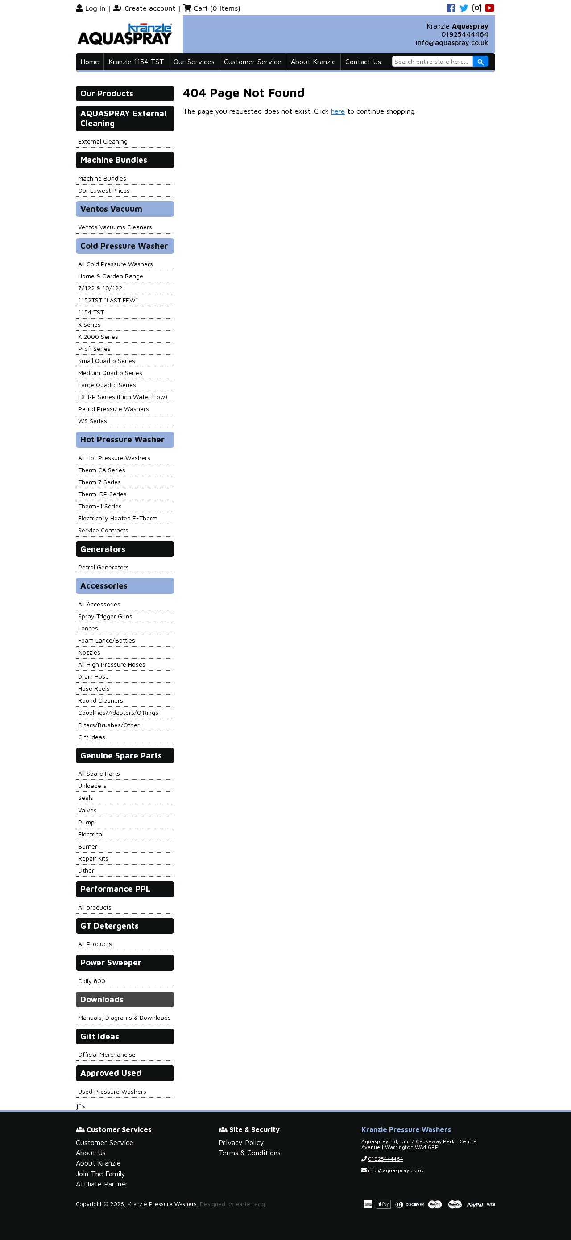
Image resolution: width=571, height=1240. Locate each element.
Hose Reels (94, 688)
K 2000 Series (98, 336)
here (338, 111)
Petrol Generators (103, 567)
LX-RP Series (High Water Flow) (122, 396)
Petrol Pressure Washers (113, 408)
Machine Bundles (102, 178)
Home (89, 62)
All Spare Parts (99, 773)
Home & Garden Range (110, 276)
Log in (95, 8)
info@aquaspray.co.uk (452, 42)
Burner (87, 846)
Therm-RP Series (102, 494)
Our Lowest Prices (104, 190)
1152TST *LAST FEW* (108, 300)
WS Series (92, 420)
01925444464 (464, 34)
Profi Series (94, 348)
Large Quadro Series (107, 384)
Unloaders (92, 785)
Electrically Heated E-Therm (117, 518)
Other (86, 870)
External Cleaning (103, 141)
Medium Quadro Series (110, 372)
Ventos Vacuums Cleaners (115, 227)
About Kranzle (313, 62)
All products (95, 907)
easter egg (250, 1204)
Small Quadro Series (106, 360)
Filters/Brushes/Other (109, 725)
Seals (85, 797)
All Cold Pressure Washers (115, 264)
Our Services (194, 62)
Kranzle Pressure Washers (162, 1204)
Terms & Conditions (250, 1153)
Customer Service (252, 62)
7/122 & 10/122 (100, 288)
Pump (86, 822)
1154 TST (91, 312)
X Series (89, 324)
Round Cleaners (100, 700)
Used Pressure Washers (112, 1091)
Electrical (90, 834)
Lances (88, 628)
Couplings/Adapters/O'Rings (118, 712)
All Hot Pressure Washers (114, 457)
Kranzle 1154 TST (136, 62)
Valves (87, 810)
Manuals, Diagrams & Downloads (124, 1017)
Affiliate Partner (102, 1184)
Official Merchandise (107, 1054)
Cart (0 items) (217, 8)
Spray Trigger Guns (105, 616)
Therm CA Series (101, 470)
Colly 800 (91, 981)
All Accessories (99, 604)
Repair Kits (93, 858)
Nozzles (89, 652)
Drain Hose (93, 676)
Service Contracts (103, 530)
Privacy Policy (241, 1142)
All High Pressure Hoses (111, 664)
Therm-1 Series (100, 506)
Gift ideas (91, 737)
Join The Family (100, 1174)
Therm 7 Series (99, 482)
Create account (149, 8)
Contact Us (363, 62)
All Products (95, 944)
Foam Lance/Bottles (106, 640)
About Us (91, 1153)
